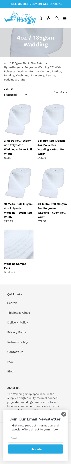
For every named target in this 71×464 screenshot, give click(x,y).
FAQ (10, 361)
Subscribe (35, 449)
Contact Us (15, 352)
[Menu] (65, 18)
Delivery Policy (17, 322)
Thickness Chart (18, 312)
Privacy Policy (17, 332)
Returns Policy (17, 342)
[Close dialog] (63, 414)
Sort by (8, 89)
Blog (10, 371)
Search (12, 303)
